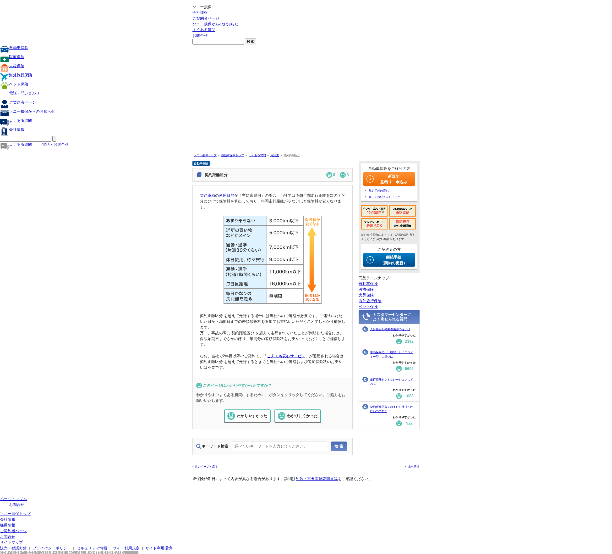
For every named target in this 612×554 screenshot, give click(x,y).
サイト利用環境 (158, 548)
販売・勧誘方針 (13, 548)
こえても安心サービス (286, 356)
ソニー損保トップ (205, 155)
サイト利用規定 (126, 548)
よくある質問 (203, 30)
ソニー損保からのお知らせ (215, 24)
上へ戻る (414, 466)
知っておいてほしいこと (384, 197)
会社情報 (200, 13)
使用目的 (226, 195)
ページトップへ (13, 499)
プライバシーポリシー (52, 548)
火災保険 (16, 66)
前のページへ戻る (206, 466)
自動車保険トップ (232, 155)
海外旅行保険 (20, 75)
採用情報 (7, 525)
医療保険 (16, 57)
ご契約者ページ (205, 18)
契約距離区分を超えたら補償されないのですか (391, 409)
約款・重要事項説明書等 (317, 479)
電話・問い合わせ (24, 93)
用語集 (274, 155)
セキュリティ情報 (91, 548)
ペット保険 (18, 84)
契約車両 (207, 195)
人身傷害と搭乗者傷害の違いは (390, 329)
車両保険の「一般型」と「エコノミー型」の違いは (391, 354)
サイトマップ (11, 542)
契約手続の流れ (379, 190)
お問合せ (200, 36)
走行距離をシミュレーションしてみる (391, 382)
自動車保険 (18, 48)
